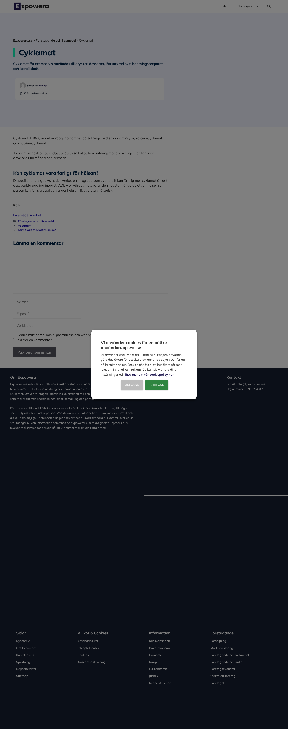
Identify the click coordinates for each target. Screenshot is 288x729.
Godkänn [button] (156, 385)
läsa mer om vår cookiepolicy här (149, 375)
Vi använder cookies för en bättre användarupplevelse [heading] (134, 345)
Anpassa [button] (132, 385)
